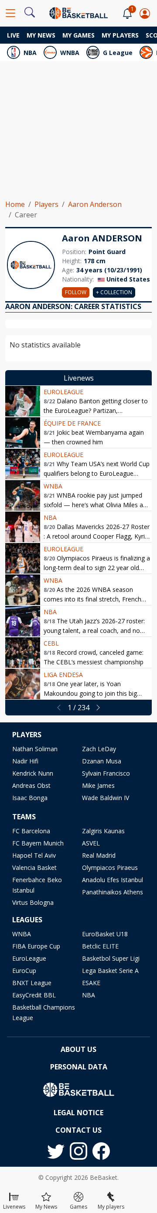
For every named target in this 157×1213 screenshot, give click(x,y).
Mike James (98, 785)
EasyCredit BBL (34, 995)
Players (46, 204)
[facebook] (101, 1151)
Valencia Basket (34, 867)
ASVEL (91, 843)
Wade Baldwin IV (105, 798)
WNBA (69, 52)
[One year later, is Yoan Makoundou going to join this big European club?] (22, 684)
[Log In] (145, 13)
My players (120, 35)
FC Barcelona (31, 831)
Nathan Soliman (35, 749)
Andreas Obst (31, 785)
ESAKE (91, 983)
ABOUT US (78, 1049)
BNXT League (31, 983)
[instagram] (78, 1151)
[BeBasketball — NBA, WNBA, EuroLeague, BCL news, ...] (78, 12)
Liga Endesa (63, 674)
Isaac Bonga (30, 798)
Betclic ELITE (100, 946)
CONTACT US (78, 1130)
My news (41, 35)
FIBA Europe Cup (36, 946)
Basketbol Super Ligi (111, 958)
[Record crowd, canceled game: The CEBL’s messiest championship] (22, 652)
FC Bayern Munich (38, 843)
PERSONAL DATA (78, 1067)
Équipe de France (72, 423)
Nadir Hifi (25, 761)
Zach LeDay (99, 749)
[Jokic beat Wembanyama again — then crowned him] (22, 432)
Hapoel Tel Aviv (34, 855)
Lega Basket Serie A (110, 970)
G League (118, 52)
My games (78, 35)
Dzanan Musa (101, 761)
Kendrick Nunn (32, 773)
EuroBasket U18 (105, 934)
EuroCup (24, 970)
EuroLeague (63, 392)
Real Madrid (99, 855)
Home (15, 204)
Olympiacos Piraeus (110, 867)
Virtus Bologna (33, 902)
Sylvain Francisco (106, 773)
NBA (30, 52)
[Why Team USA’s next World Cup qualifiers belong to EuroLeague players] (22, 464)
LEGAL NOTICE (78, 1112)
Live (13, 35)
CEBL (51, 643)
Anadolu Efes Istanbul (112, 880)
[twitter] (56, 1151)
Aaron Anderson (95, 204)
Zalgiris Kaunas (103, 831)
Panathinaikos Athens (112, 892)
